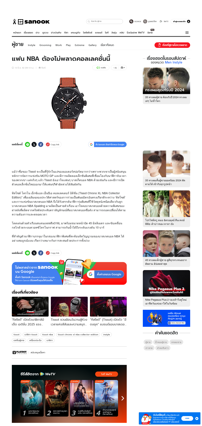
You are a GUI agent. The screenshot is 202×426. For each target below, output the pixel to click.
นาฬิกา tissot (30, 334)
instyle (106, 334)
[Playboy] (20, 352)
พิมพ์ (43, 67)
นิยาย (150, 32)
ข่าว (37, 32)
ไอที (107, 32)
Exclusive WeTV (136, 32)
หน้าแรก (17, 32)
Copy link (55, 144)
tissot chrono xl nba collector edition (78, 334)
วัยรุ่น (114, 32)
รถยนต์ (98, 32)
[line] (27, 144)
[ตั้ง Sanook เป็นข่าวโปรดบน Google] (69, 272)
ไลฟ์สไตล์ (87, 32)
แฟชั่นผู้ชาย (19, 340)
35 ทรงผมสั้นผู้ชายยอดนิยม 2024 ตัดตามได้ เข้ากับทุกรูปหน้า (165, 182)
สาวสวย (149, 347)
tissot (16, 334)
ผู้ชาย (148, 342)
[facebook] (40, 144)
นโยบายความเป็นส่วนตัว (160, 422)
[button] (89, 21)
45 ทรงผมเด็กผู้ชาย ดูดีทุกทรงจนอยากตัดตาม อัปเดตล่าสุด (166, 262)
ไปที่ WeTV (106, 374)
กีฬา (66, 32)
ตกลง (187, 418)
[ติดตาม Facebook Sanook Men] (166, 318)
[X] (34, 144)
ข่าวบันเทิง (56, 32)
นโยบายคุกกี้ (175, 422)
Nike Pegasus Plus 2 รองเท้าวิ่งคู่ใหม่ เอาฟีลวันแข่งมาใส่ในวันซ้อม (166, 301)
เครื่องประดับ (35, 340)
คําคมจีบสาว (163, 347)
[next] (123, 398)
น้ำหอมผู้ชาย (161, 342)
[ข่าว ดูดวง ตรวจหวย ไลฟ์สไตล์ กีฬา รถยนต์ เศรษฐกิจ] (31, 22)
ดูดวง (45, 32)
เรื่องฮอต (28, 32)
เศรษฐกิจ (75, 32)
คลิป (122, 32)
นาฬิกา (50, 340)
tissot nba (47, 334)
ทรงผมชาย (176, 342)
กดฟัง (103, 67)
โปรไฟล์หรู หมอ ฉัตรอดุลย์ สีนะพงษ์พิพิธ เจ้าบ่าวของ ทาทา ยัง (165, 222)
